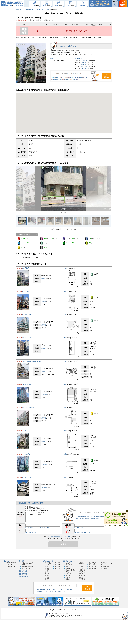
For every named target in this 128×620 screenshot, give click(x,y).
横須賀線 (68, 575)
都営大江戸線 (93, 566)
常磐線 (68, 579)
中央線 (68, 566)
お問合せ (81, 76)
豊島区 (47, 575)
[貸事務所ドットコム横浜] (21, 605)
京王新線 (104, 568)
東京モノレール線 (106, 563)
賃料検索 (24, 574)
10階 (65, 454)
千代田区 (48, 563)
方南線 (81, 566)
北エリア (57, 568)
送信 (64, 544)
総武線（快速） (71, 570)
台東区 (47, 572)
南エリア (57, 566)
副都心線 (82, 575)
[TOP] (12, 3)
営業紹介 (24, 564)
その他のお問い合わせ (34, 514)
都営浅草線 (92, 563)
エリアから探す (50, 561)
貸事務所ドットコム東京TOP (24, 9)
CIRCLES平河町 (45, 9)
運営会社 (24, 561)
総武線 (68, 568)
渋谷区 (47, 570)
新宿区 (47, 568)
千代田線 (82, 579)
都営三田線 (92, 564)
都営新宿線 (92, 568)
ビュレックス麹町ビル (29, 407)
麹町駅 (84, 62)
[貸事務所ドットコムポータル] (77, 605)
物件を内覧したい (32, 507)
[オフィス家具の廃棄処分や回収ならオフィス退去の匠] (105, 605)
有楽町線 (82, 572)
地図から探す (26, 576)
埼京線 (68, 572)
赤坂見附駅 (84, 66)
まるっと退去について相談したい (37, 512)
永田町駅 (83, 64)
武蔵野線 (68, 577)
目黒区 (47, 579)
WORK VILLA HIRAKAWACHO (31, 361)
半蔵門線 (82, 573)
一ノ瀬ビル (25, 431)
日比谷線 (82, 570)
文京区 (47, 577)
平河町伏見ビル (27, 338)
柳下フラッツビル (27, 477)
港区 (46, 566)
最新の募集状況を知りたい (35, 509)
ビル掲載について (12, 566)
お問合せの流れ (11, 563)
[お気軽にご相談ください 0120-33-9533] (100, 3)
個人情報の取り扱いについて (31, 566)
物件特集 (24, 571)
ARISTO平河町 (26, 291)
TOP (7, 561)
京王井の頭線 (105, 566)
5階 (65, 291)
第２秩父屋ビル (27, 268)
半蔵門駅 (36, 9)
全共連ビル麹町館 (27, 314)
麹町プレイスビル (27, 384)
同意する (64, 540)
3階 (65, 384)
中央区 (47, 564)
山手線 (68, 563)
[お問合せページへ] (87, 590)
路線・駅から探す (71, 561)
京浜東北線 (69, 564)
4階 (65, 477)
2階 (65, 361)
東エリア (57, 563)
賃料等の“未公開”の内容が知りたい (38, 510)
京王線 (103, 564)
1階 (65, 314)
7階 (65, 268)
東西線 (81, 568)
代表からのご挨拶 (27, 563)
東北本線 (68, 573)
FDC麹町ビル (26, 454)
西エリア (57, 564)
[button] (18, 188)
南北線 (81, 577)
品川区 (47, 573)
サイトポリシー (26, 568)
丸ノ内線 (82, 564)
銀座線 (81, 563)
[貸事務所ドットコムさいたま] (49, 605)
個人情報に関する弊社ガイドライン (59, 537)
